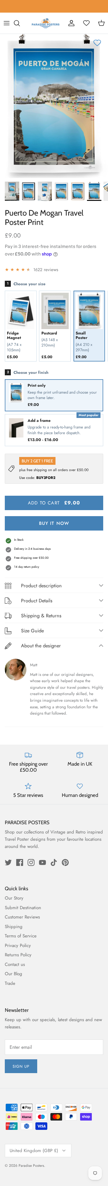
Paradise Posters (31, 1165)
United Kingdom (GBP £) (34, 1150)
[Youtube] (42, 862)
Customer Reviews (22, 917)
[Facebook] (19, 862)
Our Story (14, 898)
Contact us (15, 964)
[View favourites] (86, 23)
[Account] (71, 23)
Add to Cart (54, 502)
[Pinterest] (65, 862)
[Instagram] (31, 862)
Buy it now (54, 523)
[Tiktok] (53, 862)
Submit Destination (23, 907)
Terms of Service (21, 936)
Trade (10, 983)
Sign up (21, 1066)
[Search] (19, 23)
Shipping (13, 926)
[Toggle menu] (6, 23)
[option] (54, 106)
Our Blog (13, 973)
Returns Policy (18, 955)
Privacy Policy (18, 945)
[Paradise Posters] (46, 23)
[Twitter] (8, 862)
